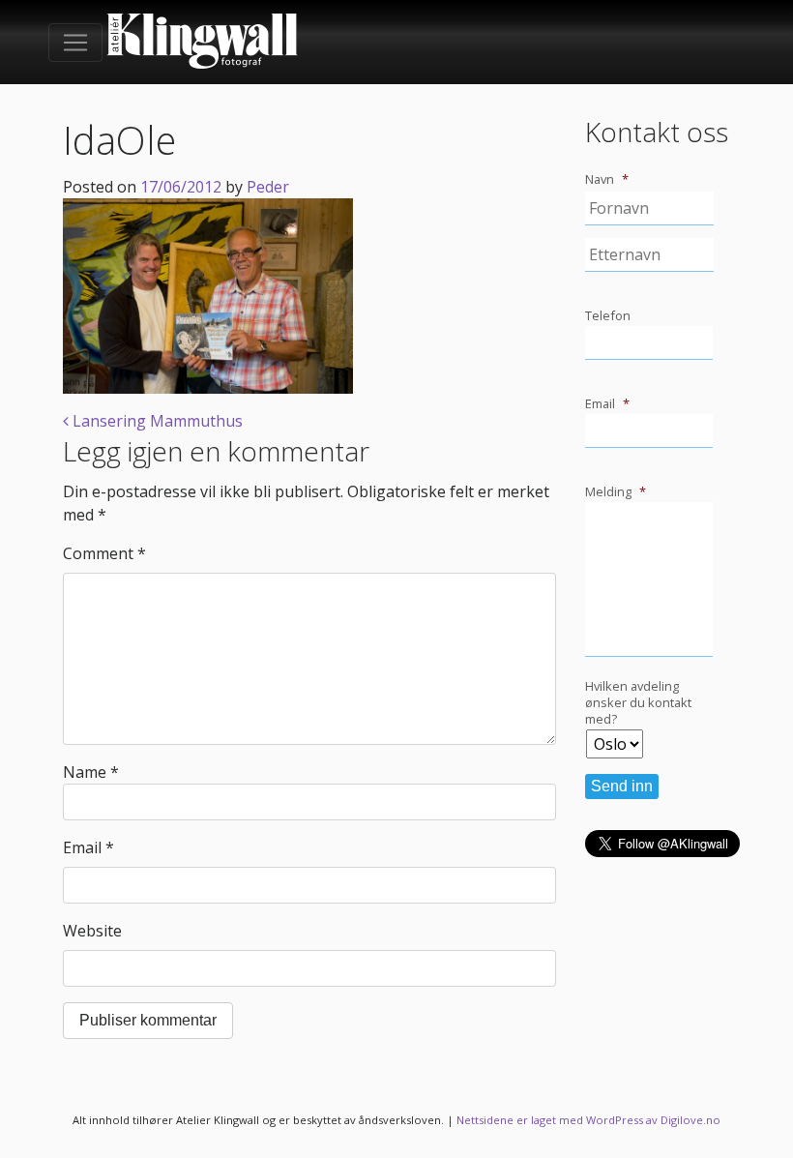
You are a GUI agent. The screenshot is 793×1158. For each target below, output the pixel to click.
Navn (607, 179)
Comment (104, 553)
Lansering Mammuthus (156, 420)
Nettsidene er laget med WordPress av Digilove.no (588, 1120)
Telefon (608, 316)
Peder (268, 186)
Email (88, 847)
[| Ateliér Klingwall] (202, 42)
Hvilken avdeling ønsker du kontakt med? (638, 702)
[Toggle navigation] (75, 42)
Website (92, 930)
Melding (615, 492)
